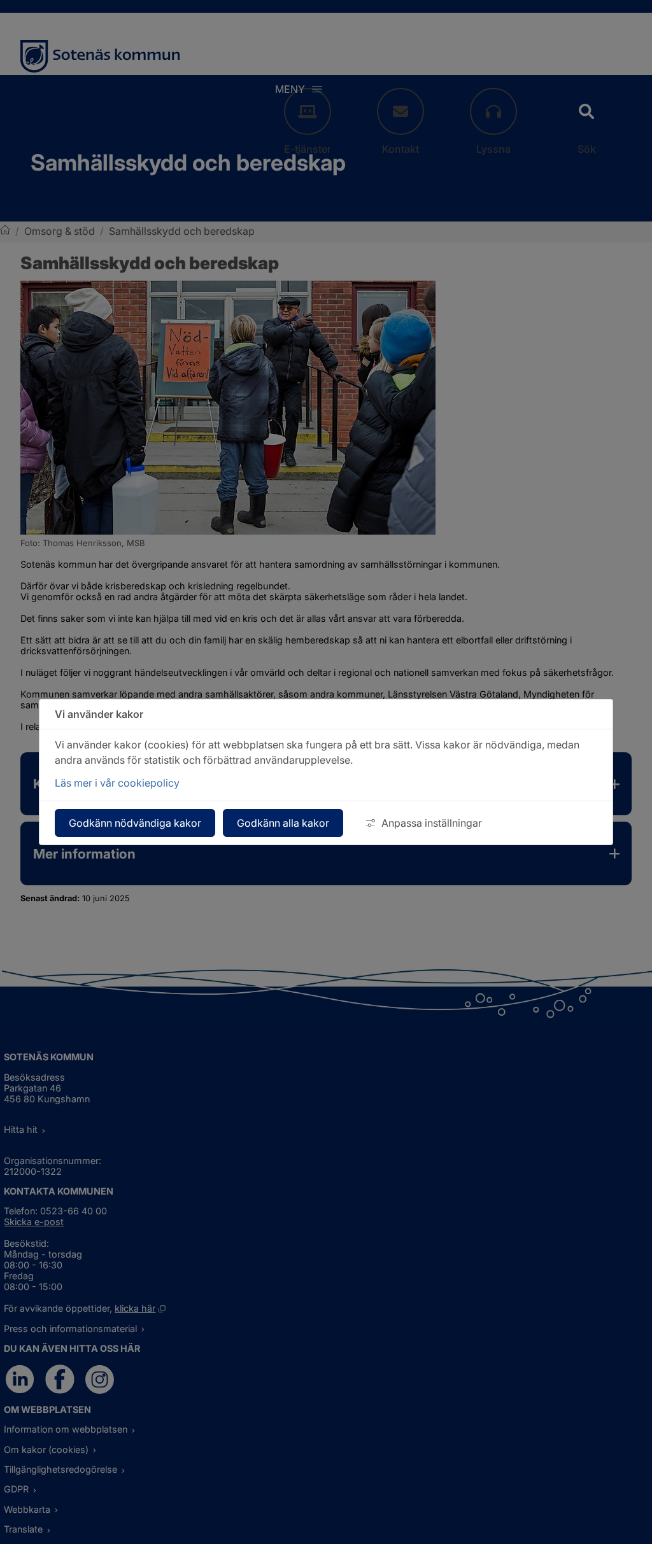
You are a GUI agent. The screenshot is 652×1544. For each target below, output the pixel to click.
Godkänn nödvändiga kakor (135, 823)
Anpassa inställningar (431, 823)
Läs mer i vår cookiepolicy (117, 782)
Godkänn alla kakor (283, 823)
